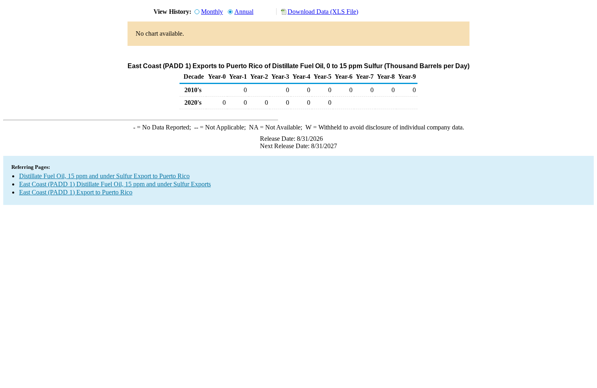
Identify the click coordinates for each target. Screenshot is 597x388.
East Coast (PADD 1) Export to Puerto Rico (75, 192)
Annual (243, 11)
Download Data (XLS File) (323, 11)
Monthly (212, 11)
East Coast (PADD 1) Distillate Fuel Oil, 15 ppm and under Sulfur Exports (115, 184)
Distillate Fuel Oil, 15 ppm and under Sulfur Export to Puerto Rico (104, 175)
